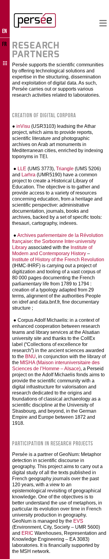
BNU (30, 356)
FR (4, 44)
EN (4, 31)
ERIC (26, 533)
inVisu (22, 126)
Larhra (29, 174)
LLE (21, 168)
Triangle (65, 168)
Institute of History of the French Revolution (58, 259)
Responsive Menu (103, 23)
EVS (78, 521)
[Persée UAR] (35, 20)
